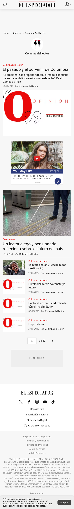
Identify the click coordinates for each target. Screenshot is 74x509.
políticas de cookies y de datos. (31, 506)
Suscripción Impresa (37, 414)
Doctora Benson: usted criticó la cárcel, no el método (47, 304)
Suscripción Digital (37, 420)
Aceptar (64, 502)
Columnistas (9, 239)
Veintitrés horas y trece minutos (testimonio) (47, 266)
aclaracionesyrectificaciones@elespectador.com (37, 476)
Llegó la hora (36, 324)
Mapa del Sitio (37, 409)
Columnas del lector (13, 65)
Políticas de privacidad (37, 445)
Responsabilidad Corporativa (37, 436)
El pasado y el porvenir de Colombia (35, 69)
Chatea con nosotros (39, 425)
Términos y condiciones (37, 441)
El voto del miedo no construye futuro (46, 285)
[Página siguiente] (52, 342)
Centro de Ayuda (37, 449)
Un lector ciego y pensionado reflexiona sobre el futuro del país (33, 246)
